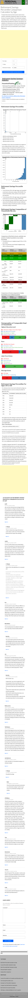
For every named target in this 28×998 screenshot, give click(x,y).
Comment (5, 907)
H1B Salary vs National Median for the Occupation (11, 990)
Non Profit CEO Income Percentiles (8, 987)
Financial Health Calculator (6, 969)
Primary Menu (26, 2)
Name (4, 925)
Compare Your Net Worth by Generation (9, 985)
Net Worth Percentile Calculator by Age (9, 962)
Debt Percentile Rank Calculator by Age (9, 967)
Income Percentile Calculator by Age (8, 964)
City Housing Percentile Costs (7, 980)
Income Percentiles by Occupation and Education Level (12, 978)
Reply (7, 522)
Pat (5, 602)
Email (4, 930)
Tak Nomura (7, 727)
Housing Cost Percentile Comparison (8, 983)
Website (5, 935)
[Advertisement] (14, 44)
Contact (16, 996)
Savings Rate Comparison (6, 971)
